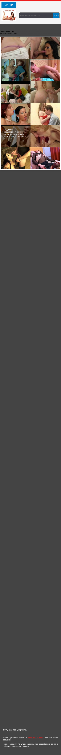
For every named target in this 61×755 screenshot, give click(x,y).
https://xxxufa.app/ (35, 738)
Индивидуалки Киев (8, 33)
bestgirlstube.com (7, 31)
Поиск (56, 15)
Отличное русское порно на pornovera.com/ (9, 15)
